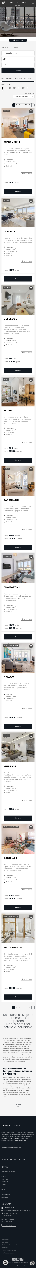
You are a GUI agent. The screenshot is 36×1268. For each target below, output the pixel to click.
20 (26, 105)
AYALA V (9, 677)
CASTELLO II (11, 858)
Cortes (4, 1184)
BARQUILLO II (11, 500)
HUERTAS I (10, 766)
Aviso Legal (5, 1239)
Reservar (18, 191)
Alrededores (6, 1194)
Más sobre (17, 1140)
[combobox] (18, 53)
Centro (4, 1176)
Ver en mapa (27, 174)
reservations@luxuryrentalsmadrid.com (17, 1210)
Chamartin (5, 1179)
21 (29, 105)
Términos (5, 1247)
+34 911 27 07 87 (9, 1208)
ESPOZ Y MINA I (13, 142)
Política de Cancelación (10, 1245)
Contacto (9, 1225)
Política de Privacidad (9, 1250)
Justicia (4, 1187)
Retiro (3, 1189)
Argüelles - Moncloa (8, 1171)
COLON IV (9, 231)
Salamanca (5, 1192)
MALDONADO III (13, 947)
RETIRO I (8, 410)
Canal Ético (5, 1242)
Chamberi (5, 1182)
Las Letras (5, 1197)
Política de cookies (8, 1253)
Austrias (4, 1174)
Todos (5, 88)
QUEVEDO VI (11, 319)
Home (4, 47)
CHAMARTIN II (12, 587)
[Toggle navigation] (33, 3)
